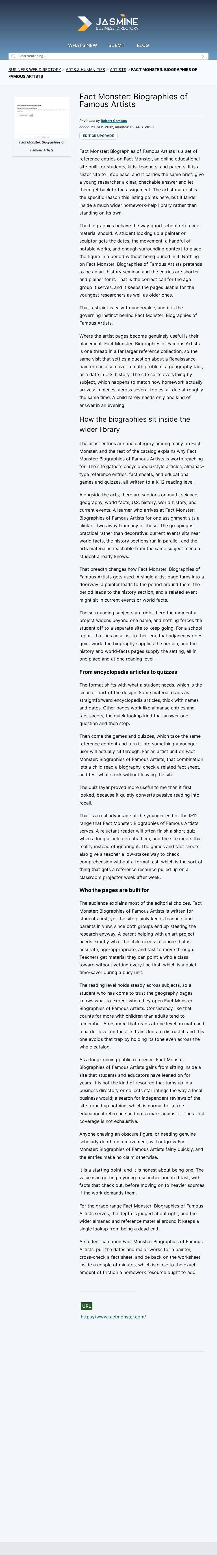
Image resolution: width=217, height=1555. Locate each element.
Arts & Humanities (85, 69)
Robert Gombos (114, 121)
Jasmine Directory (108, 23)
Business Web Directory (34, 69)
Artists (118, 69)
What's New (82, 45)
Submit (116, 45)
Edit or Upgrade (98, 136)
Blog (143, 45)
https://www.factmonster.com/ (113, 1317)
